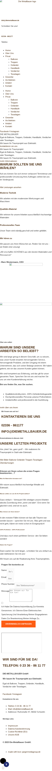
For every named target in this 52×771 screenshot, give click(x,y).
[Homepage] (26, 7)
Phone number (8, 584)
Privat (7, 56)
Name (4, 570)
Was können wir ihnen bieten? (10, 511)
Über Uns (9, 53)
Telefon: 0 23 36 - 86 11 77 (24, 665)
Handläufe (15, 68)
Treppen (14, 62)
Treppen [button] (29, 460)
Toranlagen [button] (37, 460)
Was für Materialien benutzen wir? (11, 478)
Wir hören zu (6, 238)
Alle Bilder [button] (4, 460)
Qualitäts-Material (8, 209)
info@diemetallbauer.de (10, 20)
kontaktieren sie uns (8, 146)
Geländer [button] (21, 460)
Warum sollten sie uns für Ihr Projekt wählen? (15, 493)
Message (5, 591)
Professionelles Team (10, 225)
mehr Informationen (8, 161)
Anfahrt (8, 83)
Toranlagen (15, 74)
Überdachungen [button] (7, 463)
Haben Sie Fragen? (6, 545)
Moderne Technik (8, 193)
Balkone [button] (13, 460)
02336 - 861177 (7, 36)
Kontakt (8, 86)
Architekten (10, 80)
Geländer (15, 65)
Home (8, 50)
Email (3, 577)
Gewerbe (9, 77)
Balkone (14, 59)
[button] (26, 478)
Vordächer (15, 71)
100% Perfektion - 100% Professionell (12, 529)
